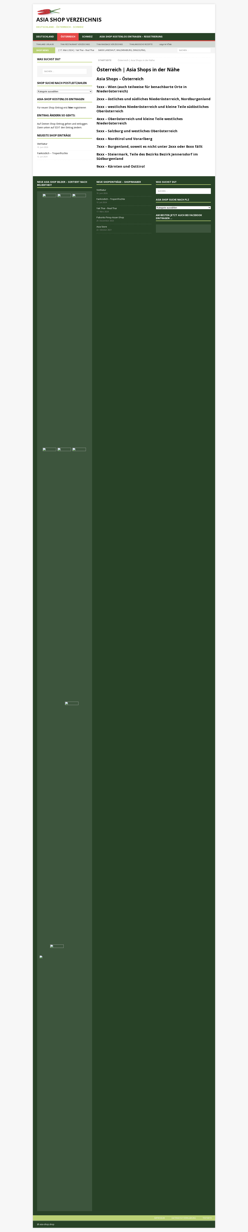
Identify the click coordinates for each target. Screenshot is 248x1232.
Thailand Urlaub (45, 44)
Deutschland (45, 36)
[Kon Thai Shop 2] (71, 828)
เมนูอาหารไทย (165, 44)
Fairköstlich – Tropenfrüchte (52, 153)
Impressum (159, 1218)
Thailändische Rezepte (141, 44)
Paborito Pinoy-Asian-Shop (110, 217)
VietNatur (42, 143)
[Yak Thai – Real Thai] (79, 320)
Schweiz (87, 36)
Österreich (68, 36)
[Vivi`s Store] (79, 574)
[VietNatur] (49, 320)
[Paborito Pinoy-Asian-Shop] (49, 574)
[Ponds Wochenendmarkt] (57, 949)
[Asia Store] (64, 574)
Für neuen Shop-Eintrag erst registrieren (61, 107)
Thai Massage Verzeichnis (110, 44)
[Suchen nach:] (194, 50)
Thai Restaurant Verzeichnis (75, 44)
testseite (207, 1218)
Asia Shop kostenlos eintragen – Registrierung (131, 36)
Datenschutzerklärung (184, 1218)
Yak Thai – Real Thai (107, 208)
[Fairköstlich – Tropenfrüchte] (64, 320)
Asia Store (102, 226)
